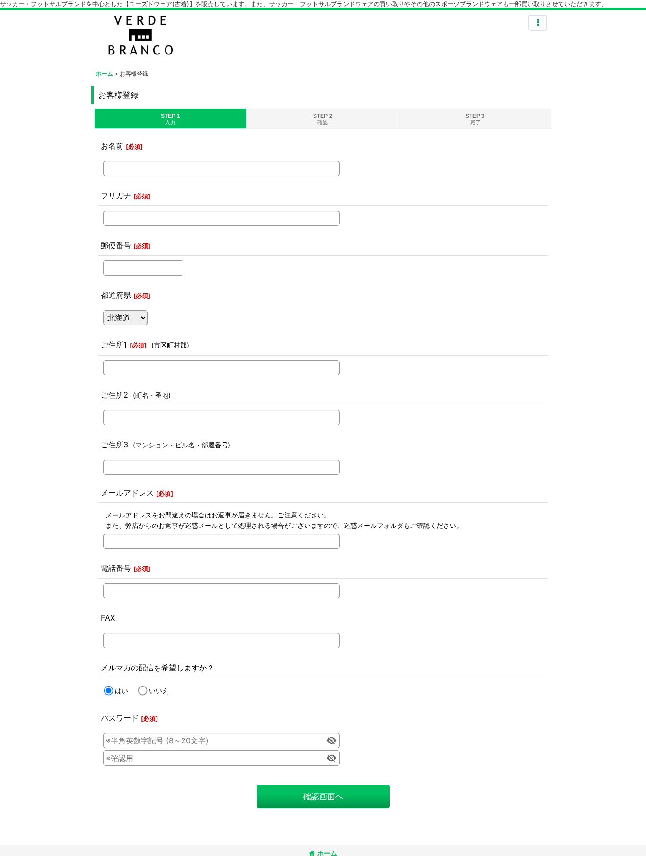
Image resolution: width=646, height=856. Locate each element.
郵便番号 (116, 245)
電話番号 (116, 568)
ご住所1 (114, 344)
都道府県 (116, 295)
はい (121, 691)
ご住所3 (114, 444)
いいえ (159, 691)
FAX (108, 618)
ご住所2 (114, 395)
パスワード (120, 717)
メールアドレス (127, 493)
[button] (537, 23)
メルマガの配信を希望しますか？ (157, 667)
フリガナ (116, 195)
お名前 (112, 146)
